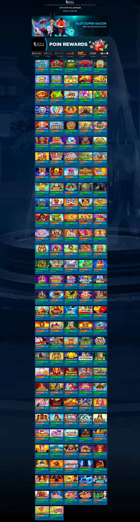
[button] (107, 53)
